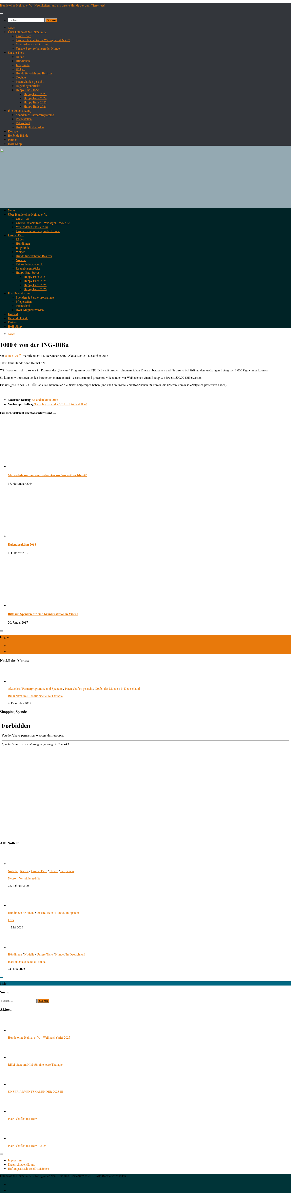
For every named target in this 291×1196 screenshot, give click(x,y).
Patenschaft (23, 123)
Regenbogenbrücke (28, 86)
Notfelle (21, 77)
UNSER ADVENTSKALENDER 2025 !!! (35, 1091)
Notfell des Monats (106, 688)
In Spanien (67, 871)
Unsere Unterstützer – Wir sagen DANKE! (43, 40)
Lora (11, 920)
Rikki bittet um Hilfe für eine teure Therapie (35, 696)
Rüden (20, 56)
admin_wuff (13, 355)
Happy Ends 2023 (35, 94)
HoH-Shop (15, 144)
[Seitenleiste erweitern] (1, 630)
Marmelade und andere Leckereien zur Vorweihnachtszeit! (47, 475)
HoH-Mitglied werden (30, 127)
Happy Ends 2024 (35, 98)
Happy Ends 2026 (35, 106)
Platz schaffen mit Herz (22, 1118)
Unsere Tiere (16, 52)
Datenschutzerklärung (21, 1164)
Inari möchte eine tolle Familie (27, 961)
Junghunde (22, 65)
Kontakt (13, 131)
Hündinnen (23, 61)
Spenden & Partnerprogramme (35, 115)
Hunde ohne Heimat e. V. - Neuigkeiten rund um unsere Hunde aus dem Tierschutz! (52, 5)
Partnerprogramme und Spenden (42, 688)
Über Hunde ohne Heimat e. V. (27, 32)
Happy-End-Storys (27, 90)
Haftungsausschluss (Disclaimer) (28, 1168)
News (11, 27)
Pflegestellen (24, 119)
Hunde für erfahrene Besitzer (34, 73)
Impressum (15, 1160)
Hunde (53, 871)
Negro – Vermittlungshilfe (24, 878)
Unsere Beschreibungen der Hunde (38, 48)
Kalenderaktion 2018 (22, 544)
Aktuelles (14, 688)
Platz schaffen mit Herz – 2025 (27, 1145)
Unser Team (23, 36)
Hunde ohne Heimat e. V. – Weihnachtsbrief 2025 (39, 1037)
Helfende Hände (18, 135)
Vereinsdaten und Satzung (32, 44)
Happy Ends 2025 (35, 102)
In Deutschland (130, 688)
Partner (12, 139)
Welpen (20, 69)
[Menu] (1, 13)
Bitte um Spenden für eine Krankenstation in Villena (43, 614)
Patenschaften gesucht (29, 81)
